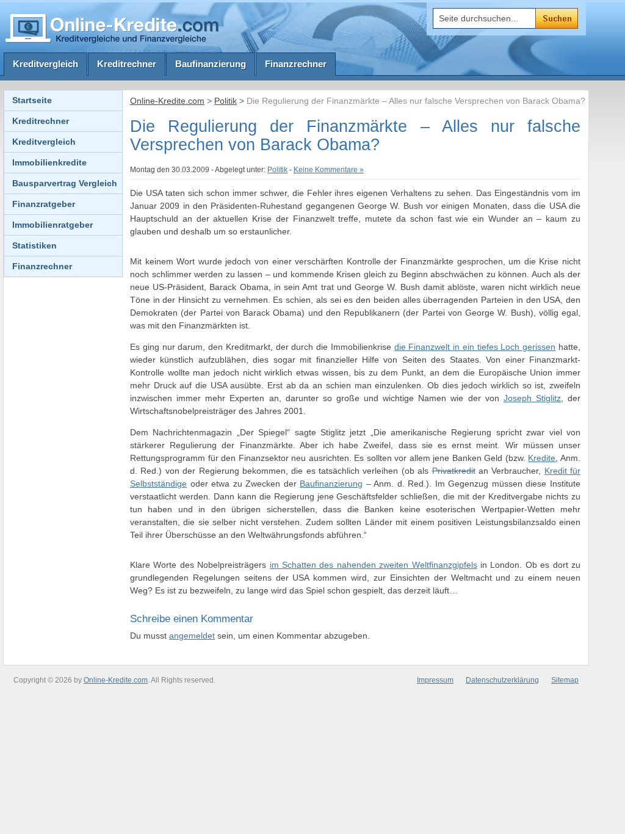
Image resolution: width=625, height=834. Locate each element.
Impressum (435, 680)
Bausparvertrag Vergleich (64, 183)
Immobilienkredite (49, 162)
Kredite (541, 458)
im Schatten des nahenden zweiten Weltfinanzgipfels (373, 565)
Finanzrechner (296, 64)
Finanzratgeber (43, 204)
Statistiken (34, 245)
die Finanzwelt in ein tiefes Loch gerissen (475, 347)
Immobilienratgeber (52, 225)
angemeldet (192, 635)
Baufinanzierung (210, 64)
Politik (225, 101)
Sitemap (565, 680)
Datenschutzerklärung (502, 680)
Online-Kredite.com (167, 101)
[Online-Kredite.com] (114, 27)
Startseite (32, 100)
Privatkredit (453, 471)
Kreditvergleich (45, 64)
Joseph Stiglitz (532, 398)
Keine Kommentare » (329, 169)
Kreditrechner (126, 64)
